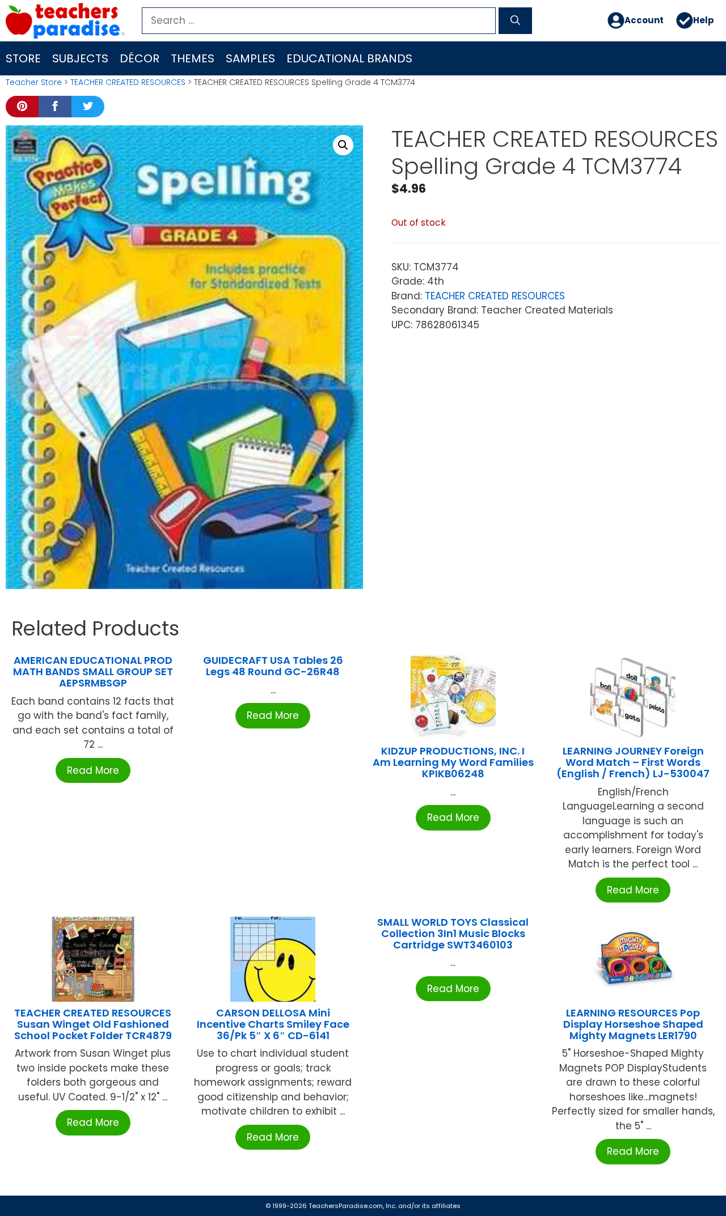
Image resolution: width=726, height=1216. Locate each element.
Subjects (80, 58)
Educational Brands (349, 58)
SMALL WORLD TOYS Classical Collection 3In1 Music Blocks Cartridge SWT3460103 (453, 933)
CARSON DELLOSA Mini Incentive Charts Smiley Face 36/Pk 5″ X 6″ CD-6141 (273, 1024)
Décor (139, 58)
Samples (250, 58)
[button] (343, 145)
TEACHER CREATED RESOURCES (127, 82)
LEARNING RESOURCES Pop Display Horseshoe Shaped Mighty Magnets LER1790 (633, 1024)
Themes (192, 58)
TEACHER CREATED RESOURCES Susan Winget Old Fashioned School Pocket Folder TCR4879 (93, 1024)
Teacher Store (34, 82)
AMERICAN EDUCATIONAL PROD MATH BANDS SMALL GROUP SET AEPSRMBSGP (93, 671)
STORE (23, 58)
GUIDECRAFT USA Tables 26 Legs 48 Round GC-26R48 (273, 666)
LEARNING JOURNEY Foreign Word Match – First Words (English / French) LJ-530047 (633, 762)
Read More (93, 770)
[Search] (515, 21)
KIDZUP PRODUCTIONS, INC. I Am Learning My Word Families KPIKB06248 (453, 762)
